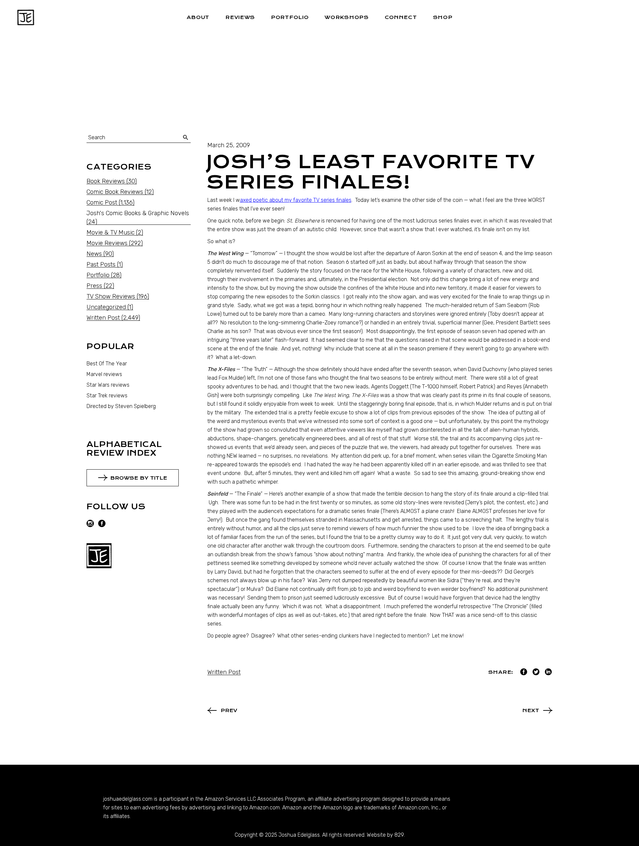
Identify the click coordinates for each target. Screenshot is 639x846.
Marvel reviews (104, 374)
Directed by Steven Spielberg (121, 406)
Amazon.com (264, 807)
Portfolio (98, 275)
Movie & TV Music (110, 232)
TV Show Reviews (111, 296)
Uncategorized (106, 307)
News (94, 253)
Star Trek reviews (107, 395)
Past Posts (101, 264)
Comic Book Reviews (115, 192)
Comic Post (102, 202)
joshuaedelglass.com (127, 799)
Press (94, 285)
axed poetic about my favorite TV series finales (295, 200)
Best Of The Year (107, 363)
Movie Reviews (107, 243)
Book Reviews (106, 181)
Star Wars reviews (108, 385)
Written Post (224, 672)
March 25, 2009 (228, 145)
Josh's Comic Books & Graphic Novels (138, 213)
